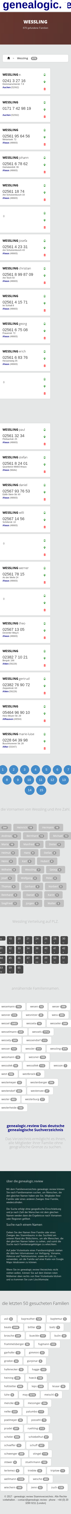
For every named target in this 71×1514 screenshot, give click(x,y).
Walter (53, 903)
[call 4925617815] (45, 569)
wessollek (35, 1065)
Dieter (54, 844)
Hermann (50, 827)
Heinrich (24, 827)
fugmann (46, 1344)
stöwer (10, 1462)
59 (10, 969)
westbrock (31, 1074)
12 (52, 780)
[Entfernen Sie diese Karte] (45, 90)
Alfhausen (8, 719)
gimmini (36, 1352)
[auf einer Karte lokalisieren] (45, 83)
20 (19, 940)
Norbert (55, 886)
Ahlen (6, 664)
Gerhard (31, 886)
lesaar (58, 1386)
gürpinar (34, 1361)
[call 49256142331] (45, 241)
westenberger (41, 1082)
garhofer (11, 1352)
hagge (38, 1369)
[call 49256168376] (45, 352)
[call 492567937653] (45, 486)
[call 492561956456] (45, 131)
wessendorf (36, 1040)
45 (10, 959)
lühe (8, 1394)
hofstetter (13, 1386)
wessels (40, 1031)
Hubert (46, 861)
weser (58, 1006)
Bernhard (35, 836)
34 (28, 949)
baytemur (58, 1318)
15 (41, 790)
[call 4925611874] (45, 186)
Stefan (49, 852)
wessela (33, 1023)
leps (37, 1386)
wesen (36, 1006)
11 (40, 780)
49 (45, 959)
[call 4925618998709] (45, 269)
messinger (37, 1403)
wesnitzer (34, 1015)
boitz (54, 1327)
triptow (57, 1470)
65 (19, 969)
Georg (55, 869)
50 (54, 959)
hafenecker (13, 1369)
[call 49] (45, 214)
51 (63, 959)
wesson (60, 1065)
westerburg (34, 1099)
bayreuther (31, 1318)
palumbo (34, 1411)
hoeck (35, 1377)
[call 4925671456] (45, 513)
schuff (36, 1445)
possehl (38, 1420)
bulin (59, 1335)
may (29, 1394)
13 (64, 780)
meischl (50, 1394)
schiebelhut (38, 1436)
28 (54, 940)
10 (29, 780)
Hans (28, 852)
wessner (37, 1057)
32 (10, 949)
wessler (33, 1048)
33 (19, 949)
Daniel (32, 895)
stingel (40, 1453)
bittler (34, 1327)
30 (63, 940)
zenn (36, 1487)
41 (54, 949)
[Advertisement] (34, 411)
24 (37, 940)
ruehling (36, 1428)
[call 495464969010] (45, 707)
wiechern (12, 1487)
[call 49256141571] (45, 297)
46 (19, 959)
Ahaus (6, 142)
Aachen (7, 87)
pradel (11, 1428)
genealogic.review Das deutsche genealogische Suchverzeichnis (35, 1128)
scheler (11, 1436)
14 (29, 790)
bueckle (37, 1335)
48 (37, 959)
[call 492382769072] (45, 679)
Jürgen (31, 903)
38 (37, 949)
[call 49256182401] (45, 458)
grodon (10, 1361)
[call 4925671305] (45, 624)
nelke (10, 1411)
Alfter (5, 747)
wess (58, 1015)
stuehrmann (35, 1462)
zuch (57, 1487)
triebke (34, 1470)
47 (28, 959)
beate (11, 1327)
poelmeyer (13, 1420)
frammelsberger (16, 1344)
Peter (51, 878)
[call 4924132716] (45, 75)
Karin (53, 895)
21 (28, 940)
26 (45, 940)
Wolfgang (28, 878)
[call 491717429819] (45, 103)
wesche (40, 1479)
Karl (26, 861)
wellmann (13, 1479)
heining (11, 1377)
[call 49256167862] (45, 158)
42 (63, 949)
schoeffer (12, 1445)
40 (45, 949)
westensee (39, 1090)
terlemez (11, 1470)
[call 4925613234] (45, 430)
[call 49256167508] (45, 324)
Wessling (22, 58)
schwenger (13, 1453)
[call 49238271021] (45, 652)
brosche (12, 1335)
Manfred (31, 844)
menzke (11, 1403)
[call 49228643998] (45, 735)
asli (8, 1318)
